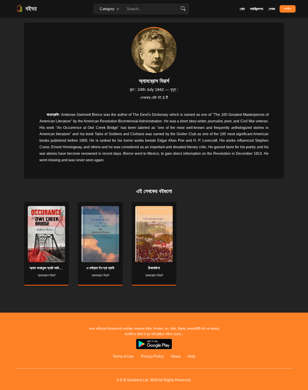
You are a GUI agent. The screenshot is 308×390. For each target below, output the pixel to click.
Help (191, 356)
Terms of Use (123, 356)
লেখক (272, 9)
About (175, 356)
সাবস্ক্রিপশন (256, 9)
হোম (242, 9)
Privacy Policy (152, 356)
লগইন (287, 9)
